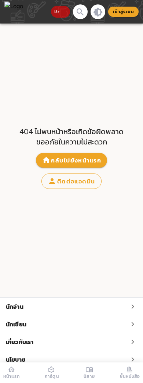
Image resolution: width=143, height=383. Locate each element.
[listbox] (71, 333)
